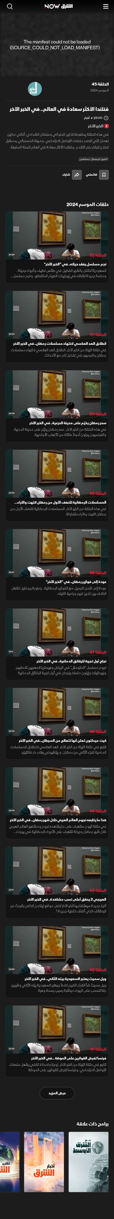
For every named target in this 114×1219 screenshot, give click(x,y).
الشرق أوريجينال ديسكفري (93, 159)
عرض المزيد (57, 1093)
